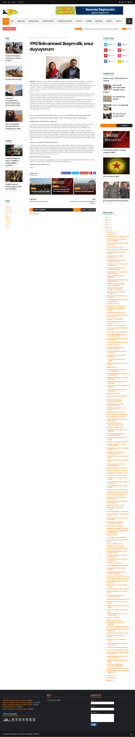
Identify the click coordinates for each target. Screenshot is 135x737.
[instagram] (128, 2)
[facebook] (125, 2)
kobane (33, 188)
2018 (106, 220)
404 (6, 214)
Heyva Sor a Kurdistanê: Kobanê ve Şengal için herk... (117, 555)
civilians (55, 186)
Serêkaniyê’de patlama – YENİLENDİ (117, 511)
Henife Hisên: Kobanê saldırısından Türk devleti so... (116, 315)
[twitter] (120, 2)
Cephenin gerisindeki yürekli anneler (117, 549)
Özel (6, 225)
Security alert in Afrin (13, 79)
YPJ (108, 125)
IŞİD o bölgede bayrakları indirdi (115, 417)
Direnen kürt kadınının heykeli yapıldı (117, 650)
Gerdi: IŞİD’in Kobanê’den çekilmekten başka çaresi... (115, 424)
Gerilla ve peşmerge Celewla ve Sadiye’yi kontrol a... (116, 464)
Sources (21, 2)
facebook (91, 210)
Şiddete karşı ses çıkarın (113, 620)
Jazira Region (48, 21)
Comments (124, 125)
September (110, 678)
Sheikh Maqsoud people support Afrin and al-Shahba (13, 186)
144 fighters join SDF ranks (40, 191)
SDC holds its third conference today (14, 700)
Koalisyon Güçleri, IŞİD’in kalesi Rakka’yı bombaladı (115, 572)
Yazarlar (7, 220)
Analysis (99, 21)
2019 (106, 217)
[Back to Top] (131, 734)
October (109, 675)
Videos (118, 21)
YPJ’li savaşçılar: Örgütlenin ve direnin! (118, 578)
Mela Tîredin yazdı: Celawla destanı (116, 414)
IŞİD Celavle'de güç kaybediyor (115, 495)
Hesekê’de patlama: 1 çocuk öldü (116, 468)
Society (79, 21)
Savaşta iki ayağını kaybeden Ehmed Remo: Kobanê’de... (117, 657)
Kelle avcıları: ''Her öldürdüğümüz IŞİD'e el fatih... (116, 497)
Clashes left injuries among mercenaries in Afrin (13, 58)
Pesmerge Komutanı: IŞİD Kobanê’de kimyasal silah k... (117, 531)
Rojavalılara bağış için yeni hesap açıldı (117, 589)
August (109, 680)
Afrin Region (34, 21)
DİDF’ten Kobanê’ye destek (114, 544)
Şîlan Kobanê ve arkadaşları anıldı (116, 306)
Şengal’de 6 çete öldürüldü (114, 319)
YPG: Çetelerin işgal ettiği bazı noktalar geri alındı (115, 348)
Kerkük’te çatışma (111, 535)
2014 (106, 230)
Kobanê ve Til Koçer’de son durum (116, 470)
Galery (109, 21)
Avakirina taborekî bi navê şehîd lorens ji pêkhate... (116, 370)
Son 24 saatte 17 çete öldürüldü (116, 537)
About (14, 2)
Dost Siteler (8, 212)
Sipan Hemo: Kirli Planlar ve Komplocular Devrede (114, 400)
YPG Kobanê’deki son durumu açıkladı (117, 236)
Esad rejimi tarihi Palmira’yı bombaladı (117, 441)
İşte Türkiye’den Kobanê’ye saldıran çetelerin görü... (117, 300)
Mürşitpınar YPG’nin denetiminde (116, 325)
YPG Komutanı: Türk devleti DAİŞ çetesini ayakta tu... (116, 239)
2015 (106, 227)
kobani (40, 38)
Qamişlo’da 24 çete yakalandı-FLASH (117, 473)
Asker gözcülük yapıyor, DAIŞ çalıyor (117, 647)
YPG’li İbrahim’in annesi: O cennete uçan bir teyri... (116, 559)
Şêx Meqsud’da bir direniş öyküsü (115, 201)
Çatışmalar (8, 223)
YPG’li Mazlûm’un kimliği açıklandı (116, 475)
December (110, 232)
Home (4, 2)
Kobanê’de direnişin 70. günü (115, 505)
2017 (106, 222)
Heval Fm (8, 210)
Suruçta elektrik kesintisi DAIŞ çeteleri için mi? (115, 322)
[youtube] (123, 2)
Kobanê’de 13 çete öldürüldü (115, 546)
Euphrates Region (64, 21)
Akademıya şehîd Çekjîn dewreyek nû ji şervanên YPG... (117, 374)
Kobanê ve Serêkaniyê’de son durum (117, 576)
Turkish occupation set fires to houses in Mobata (90, 29)
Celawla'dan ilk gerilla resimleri (115, 412)
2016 (106, 225)
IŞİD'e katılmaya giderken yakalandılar (117, 565)
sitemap (7, 227)
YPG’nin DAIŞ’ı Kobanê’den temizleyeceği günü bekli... (115, 665)
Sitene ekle (8, 208)
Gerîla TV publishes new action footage (14, 709)
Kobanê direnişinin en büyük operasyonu (114, 256)
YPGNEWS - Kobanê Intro (114, 563)
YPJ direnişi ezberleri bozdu (115, 247)
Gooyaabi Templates (33, 734)
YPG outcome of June (111, 176)
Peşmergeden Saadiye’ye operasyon (117, 668)
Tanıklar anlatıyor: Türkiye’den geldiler (117, 249)
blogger (77, 210)
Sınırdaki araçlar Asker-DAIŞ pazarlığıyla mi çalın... (114, 404)
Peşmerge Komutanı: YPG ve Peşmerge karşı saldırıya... (115, 288)
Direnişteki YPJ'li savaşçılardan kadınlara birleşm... (115, 452)
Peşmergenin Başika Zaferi (114, 427)
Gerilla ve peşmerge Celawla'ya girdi (117, 492)
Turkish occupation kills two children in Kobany (61, 190)
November (110, 234)
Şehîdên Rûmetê (111, 367)
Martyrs (21, 21)
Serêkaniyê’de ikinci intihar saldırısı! (117, 490)
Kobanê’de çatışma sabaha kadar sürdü (117, 599)
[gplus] (131, 2)
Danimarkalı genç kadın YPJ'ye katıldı (117, 528)
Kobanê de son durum (113, 345)
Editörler (7, 218)
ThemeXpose (13, 734)
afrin (113, 29)
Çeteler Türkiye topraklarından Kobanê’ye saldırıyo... (115, 335)
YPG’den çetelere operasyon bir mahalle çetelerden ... (116, 268)
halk (35, 38)
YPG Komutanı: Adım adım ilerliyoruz (117, 332)
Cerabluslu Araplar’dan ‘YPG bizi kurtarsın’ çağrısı (116, 444)
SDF (12, 21)
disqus (84, 210)
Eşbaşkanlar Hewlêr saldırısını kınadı (117, 633)
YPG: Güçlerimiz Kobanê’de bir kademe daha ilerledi (115, 434)
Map (9, 2)
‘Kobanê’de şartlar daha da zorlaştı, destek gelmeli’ (116, 551)
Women (89, 21)
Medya (7, 216)
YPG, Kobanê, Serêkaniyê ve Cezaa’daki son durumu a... (115, 522)
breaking (68, 29)
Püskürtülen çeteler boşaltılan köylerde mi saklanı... (115, 284)
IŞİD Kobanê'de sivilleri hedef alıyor (117, 342)
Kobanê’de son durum (113, 303)
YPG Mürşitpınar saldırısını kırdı (115, 312)
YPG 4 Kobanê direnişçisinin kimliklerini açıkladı (114, 596)
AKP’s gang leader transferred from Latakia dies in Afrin (13, 126)
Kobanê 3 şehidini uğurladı (84, 191)
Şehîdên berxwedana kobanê (115, 526)
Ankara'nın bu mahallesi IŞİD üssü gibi (117, 626)
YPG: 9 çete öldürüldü (120, 105)
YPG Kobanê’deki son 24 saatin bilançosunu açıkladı (115, 260)
